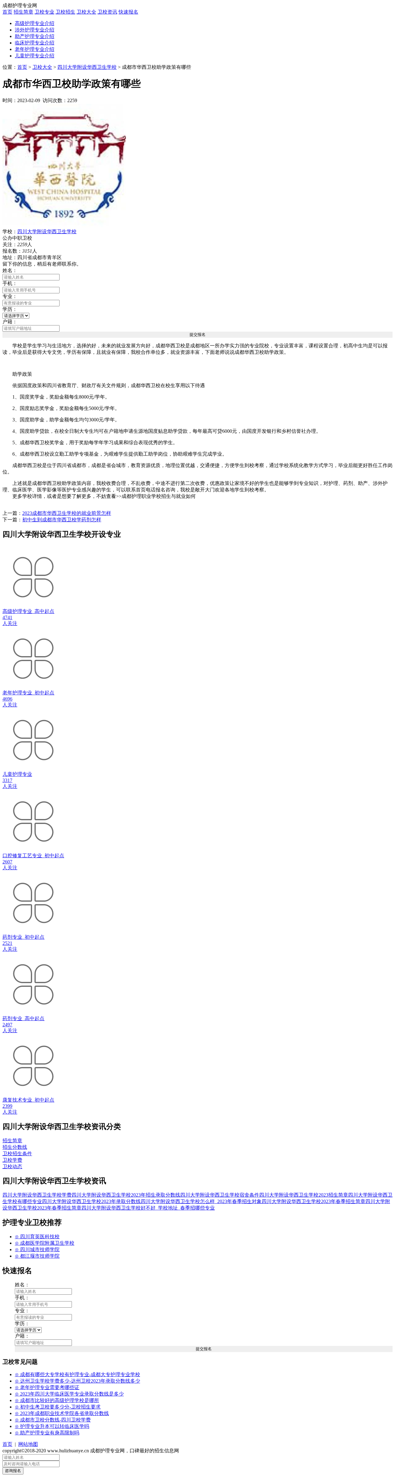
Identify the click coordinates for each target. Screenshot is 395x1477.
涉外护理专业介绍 (34, 29)
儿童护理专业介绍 (34, 55)
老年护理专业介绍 (34, 49)
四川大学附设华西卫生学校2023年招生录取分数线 (126, 1195)
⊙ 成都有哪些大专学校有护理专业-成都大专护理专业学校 (77, 1374)
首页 (7, 11)
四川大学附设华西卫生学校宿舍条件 (219, 1195)
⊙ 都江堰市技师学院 (37, 1256)
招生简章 (23, 11)
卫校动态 (12, 1166)
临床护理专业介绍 (34, 42)
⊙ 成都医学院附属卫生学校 (44, 1243)
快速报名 (128, 11)
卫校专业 (44, 11)
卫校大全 (86, 11)
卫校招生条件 (17, 1153)
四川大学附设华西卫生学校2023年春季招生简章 (313, 1201)
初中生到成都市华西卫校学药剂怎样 (61, 519)
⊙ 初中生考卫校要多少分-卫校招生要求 (58, 1406)
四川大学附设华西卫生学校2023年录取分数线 (91, 1201)
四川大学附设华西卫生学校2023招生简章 (303, 1195)
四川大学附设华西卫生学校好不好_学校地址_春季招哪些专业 (148, 1207)
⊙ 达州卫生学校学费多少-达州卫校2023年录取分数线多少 (77, 1381)
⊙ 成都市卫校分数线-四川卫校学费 (53, 1419)
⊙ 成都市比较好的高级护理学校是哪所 (57, 1400)
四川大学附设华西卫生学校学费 (37, 1195)
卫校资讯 (107, 11)
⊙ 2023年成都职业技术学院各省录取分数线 (62, 1413)
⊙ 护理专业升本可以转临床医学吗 (52, 1426)
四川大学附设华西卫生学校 (87, 67)
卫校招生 (65, 11)
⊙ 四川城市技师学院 (37, 1249)
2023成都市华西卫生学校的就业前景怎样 (66, 513)
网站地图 (28, 1444)
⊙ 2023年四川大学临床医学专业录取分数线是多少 (69, 1393)
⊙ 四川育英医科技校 (37, 1236)
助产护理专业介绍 (34, 36)
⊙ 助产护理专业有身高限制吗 (47, 1432)
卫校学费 (12, 1160)
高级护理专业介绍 (34, 23)
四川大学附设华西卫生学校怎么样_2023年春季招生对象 (201, 1201)
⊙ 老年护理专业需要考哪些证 (47, 1387)
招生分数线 (14, 1147)
